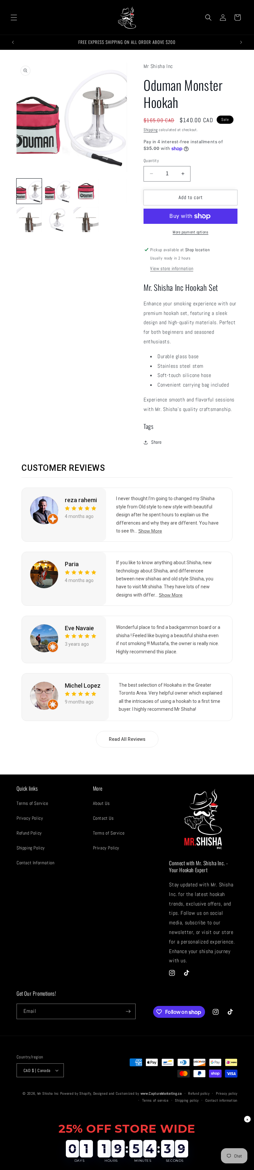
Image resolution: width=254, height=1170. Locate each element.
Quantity (151, 160)
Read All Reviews (127, 739)
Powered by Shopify (75, 1093)
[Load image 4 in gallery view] (114, 191)
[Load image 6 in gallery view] (57, 219)
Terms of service (155, 1100)
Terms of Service (32, 803)
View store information (171, 268)
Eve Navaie (79, 628)
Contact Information (35, 863)
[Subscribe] (128, 1011)
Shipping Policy (31, 848)
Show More (150, 530)
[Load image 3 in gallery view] (86, 191)
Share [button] (156, 442)
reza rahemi (81, 500)
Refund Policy (29, 833)
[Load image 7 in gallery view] (86, 219)
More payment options (190, 232)
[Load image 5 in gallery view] (29, 219)
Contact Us (103, 818)
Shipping (151, 129)
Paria (72, 564)
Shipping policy (187, 1100)
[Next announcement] (241, 42)
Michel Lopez (83, 685)
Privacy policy (226, 1093)
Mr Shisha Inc (48, 1093)
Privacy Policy (30, 818)
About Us (101, 803)
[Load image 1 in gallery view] (29, 191)
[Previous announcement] (13, 42)
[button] (14, 17)
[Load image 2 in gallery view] (57, 191)
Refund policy (198, 1093)
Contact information (221, 1100)
